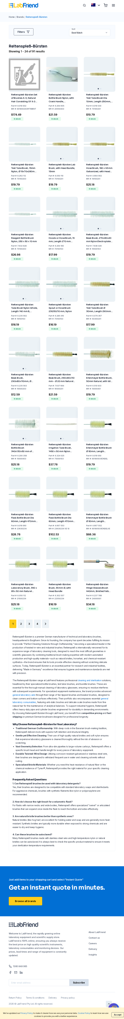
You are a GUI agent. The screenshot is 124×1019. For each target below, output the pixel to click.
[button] (106, 32)
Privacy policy (68, 997)
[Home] (23, 5)
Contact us (94, 937)
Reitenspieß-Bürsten (36, 17)
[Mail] (15, 972)
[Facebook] (10, 972)
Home (12, 17)
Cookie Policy (84, 1013)
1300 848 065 (20, 966)
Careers (93, 943)
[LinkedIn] (21, 972)
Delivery (93, 949)
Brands (20, 17)
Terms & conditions (35, 997)
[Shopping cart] (105, 5)
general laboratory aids (24, 695)
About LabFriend (97, 932)
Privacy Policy (26, 1013)
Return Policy (15, 997)
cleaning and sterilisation (89, 680)
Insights (93, 954)
